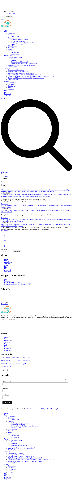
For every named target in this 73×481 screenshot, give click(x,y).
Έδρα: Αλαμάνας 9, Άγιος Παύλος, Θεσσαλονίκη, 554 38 (17, 357)
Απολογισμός (15, 54)
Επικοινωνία (7, 94)
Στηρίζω (6, 81)
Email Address (7, 381)
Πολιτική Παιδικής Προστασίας (20, 39)
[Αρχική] (3, 19)
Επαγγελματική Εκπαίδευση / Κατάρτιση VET (24, 63)
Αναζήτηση (4, 249)
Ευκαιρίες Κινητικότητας (15, 57)
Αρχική (6, 30)
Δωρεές (10, 87)
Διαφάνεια (11, 51)
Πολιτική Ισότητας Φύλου (18, 41)
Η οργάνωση (11, 33)
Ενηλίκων (14, 60)
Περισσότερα (4, 304)
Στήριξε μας (7, 95)
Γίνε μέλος (11, 84)
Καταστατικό (15, 52)
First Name (5, 388)
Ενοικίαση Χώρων (13, 79)
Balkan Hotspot (12, 46)
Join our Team (15, 36)
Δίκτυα (10, 49)
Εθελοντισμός (12, 82)
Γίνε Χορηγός (12, 86)
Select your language (6, 16)
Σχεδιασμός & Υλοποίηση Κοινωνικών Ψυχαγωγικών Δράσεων (26, 78)
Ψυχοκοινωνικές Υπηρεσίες (16, 70)
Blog (5, 90)
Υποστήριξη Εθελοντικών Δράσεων (18, 71)
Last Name (5, 395)
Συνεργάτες (11, 35)
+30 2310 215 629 (9, 13)
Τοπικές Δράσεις (12, 66)
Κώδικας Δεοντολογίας (17, 44)
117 (5, 241)
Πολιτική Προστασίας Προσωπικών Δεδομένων (25, 43)
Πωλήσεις (11, 89)
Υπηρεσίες (7, 68)
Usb (5, 31)
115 (5, 238)
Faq (5, 92)
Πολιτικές (10, 38)
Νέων (13, 58)
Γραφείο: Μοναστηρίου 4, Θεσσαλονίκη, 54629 (14, 364)
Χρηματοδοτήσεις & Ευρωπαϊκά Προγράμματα (21, 65)
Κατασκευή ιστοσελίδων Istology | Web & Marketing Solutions (45, 409)
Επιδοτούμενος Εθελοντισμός (19, 62)
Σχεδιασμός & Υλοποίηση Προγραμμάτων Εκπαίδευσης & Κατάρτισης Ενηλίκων (31, 76)
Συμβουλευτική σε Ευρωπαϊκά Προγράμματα (21, 73)
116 (5, 240)
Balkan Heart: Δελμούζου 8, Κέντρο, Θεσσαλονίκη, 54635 (17, 360)
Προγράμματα (8, 55)
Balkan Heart (11, 47)
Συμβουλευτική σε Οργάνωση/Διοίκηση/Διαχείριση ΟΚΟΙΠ (25, 74)
